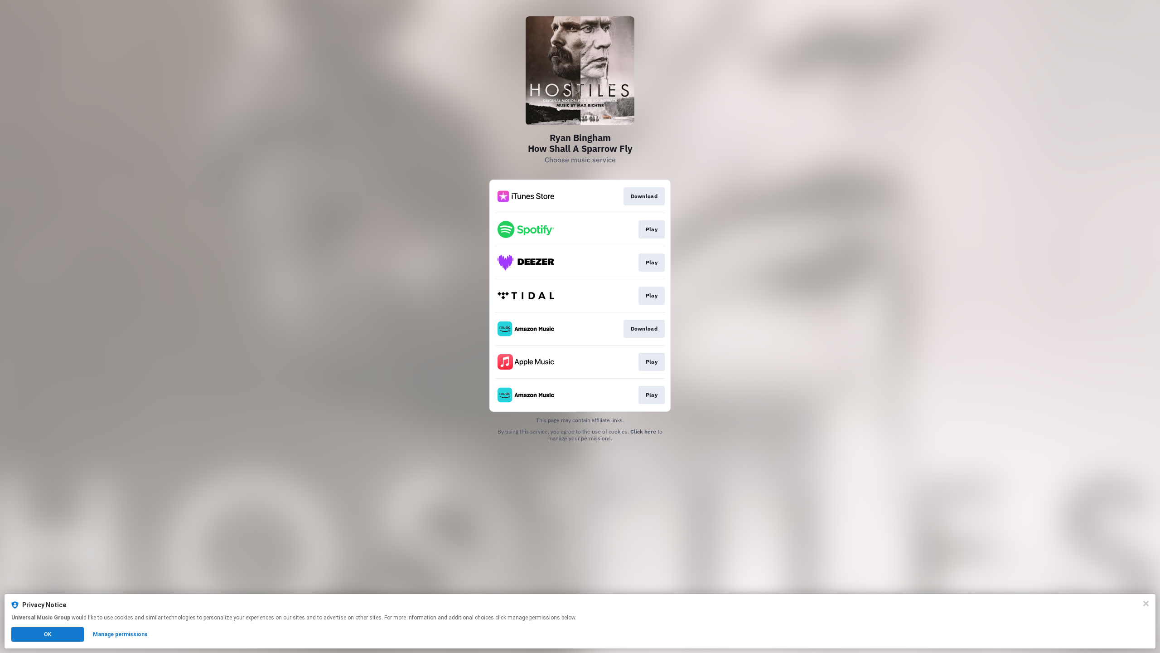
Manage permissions (120, 634)
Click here (643, 431)
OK (47, 634)
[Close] (1146, 603)
